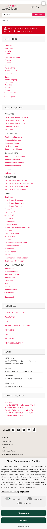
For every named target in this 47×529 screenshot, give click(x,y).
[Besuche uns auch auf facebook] (13, 430)
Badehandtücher (11, 271)
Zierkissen (8, 218)
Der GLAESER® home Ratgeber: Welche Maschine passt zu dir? (20, 362)
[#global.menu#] (42, 7)
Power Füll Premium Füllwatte (16, 117)
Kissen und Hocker (11, 143)
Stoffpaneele (9, 173)
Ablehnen (23, 520)
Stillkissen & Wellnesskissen (15, 242)
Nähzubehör (9, 297)
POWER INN (9, 330)
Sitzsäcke (8, 230)
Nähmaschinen (10, 289)
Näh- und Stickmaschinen (14, 156)
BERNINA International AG (14, 312)
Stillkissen (8, 255)
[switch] (7, 498)
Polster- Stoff (9, 212)
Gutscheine (9, 292)
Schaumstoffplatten (12, 140)
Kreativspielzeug (11, 146)
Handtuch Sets (10, 277)
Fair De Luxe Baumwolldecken (16, 189)
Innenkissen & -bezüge (13, 200)
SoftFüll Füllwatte (11, 126)
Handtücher (9, 268)
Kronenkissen (10, 221)
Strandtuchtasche (11, 233)
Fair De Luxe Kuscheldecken (15, 180)
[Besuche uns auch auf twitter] (18, 430)
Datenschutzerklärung (10, 491)
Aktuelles (8, 402)
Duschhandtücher (11, 274)
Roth (6, 334)
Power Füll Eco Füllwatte (14, 120)
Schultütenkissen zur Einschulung (18, 379)
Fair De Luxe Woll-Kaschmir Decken (18, 183)
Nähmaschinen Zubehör (14, 162)
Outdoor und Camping (13, 137)
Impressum (24, 491)
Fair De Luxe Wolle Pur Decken (16, 186)
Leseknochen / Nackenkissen (16, 258)
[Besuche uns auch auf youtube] (23, 430)
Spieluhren (8, 280)
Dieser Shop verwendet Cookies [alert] (23, 461)
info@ (7, 451)
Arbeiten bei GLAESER (13, 386)
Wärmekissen (9, 236)
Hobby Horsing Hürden (13, 149)
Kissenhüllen (9, 209)
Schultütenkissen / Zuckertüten (17, 227)
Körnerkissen (9, 239)
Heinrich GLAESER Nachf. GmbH (17, 325)
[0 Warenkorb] (37, 7)
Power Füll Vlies (10, 129)
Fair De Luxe (9, 338)
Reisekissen (9, 248)
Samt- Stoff (9, 215)
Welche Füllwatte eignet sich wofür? (18, 371)
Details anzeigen (23, 526)
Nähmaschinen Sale (12, 165)
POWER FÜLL (9, 321)
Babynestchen (10, 252)
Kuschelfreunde (10, 224)
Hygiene (7, 283)
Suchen (38, 14)
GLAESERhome (10, 317)
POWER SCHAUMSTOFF (13, 343)
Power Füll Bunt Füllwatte (14, 123)
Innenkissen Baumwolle (14, 203)
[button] (43, 3)
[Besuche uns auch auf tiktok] (34, 430)
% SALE (7, 286)
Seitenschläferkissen (13, 245)
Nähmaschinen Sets (12, 159)
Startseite (5, 20)
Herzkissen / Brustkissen (14, 261)
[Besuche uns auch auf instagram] (29, 430)
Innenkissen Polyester (13, 206)
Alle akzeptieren (23, 513)
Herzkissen (8, 197)
